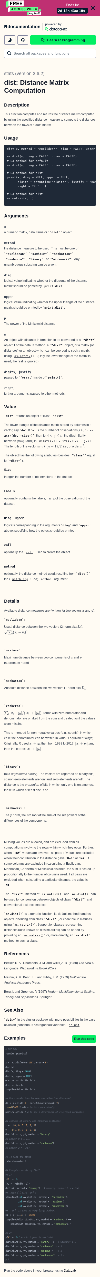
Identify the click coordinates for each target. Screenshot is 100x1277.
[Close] (93, 8)
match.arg (20, 579)
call (29, 552)
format (25, 377)
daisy (10, 1019)
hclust (74, 1025)
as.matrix (22, 356)
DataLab (70, 1270)
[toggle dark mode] (9, 40)
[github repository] (22, 40)
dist (81, 573)
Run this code (84, 1039)
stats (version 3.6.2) (24, 73)
